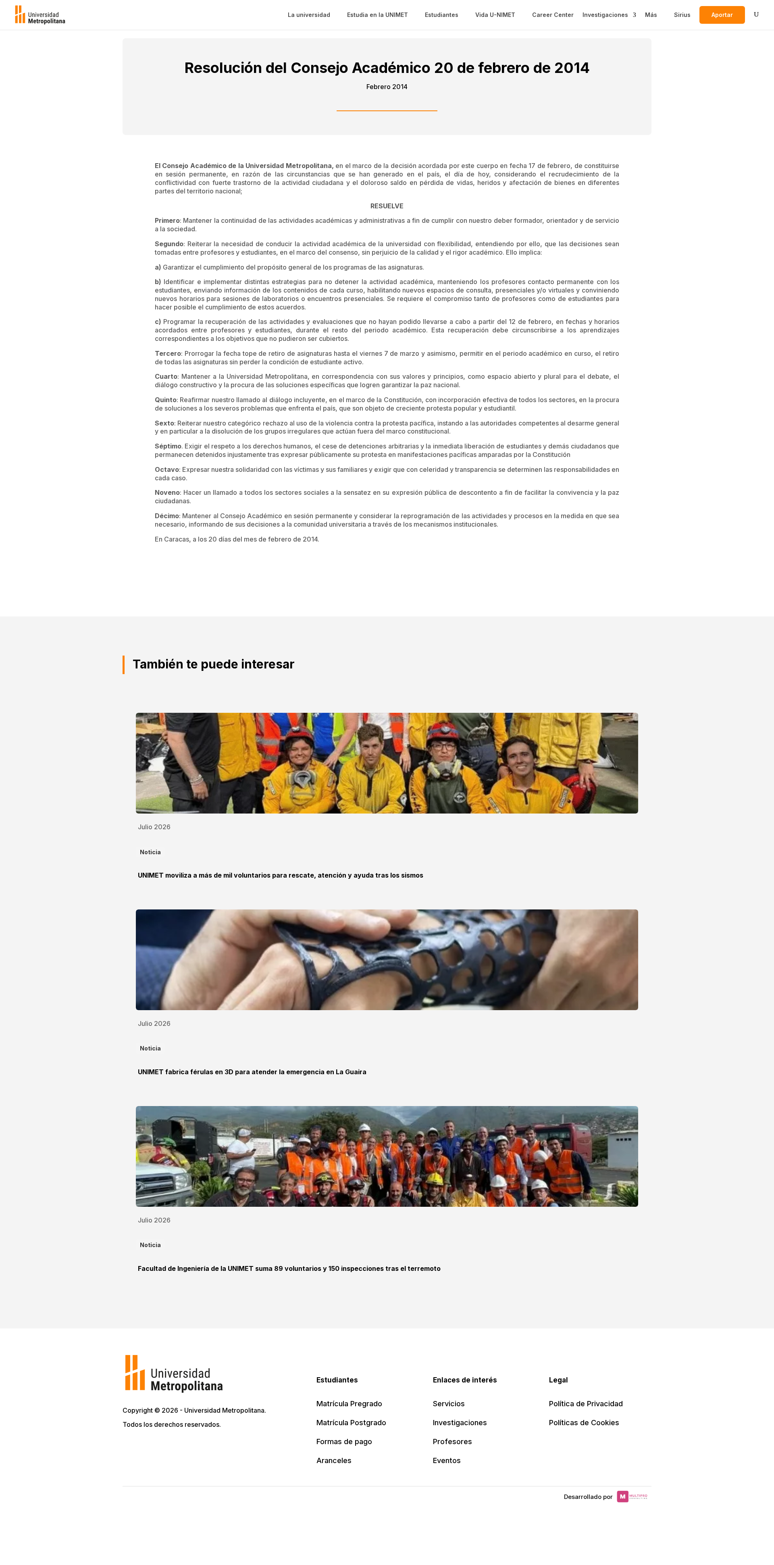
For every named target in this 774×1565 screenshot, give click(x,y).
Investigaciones (605, 15)
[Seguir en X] (130, 1447)
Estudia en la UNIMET (377, 15)
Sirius (682, 15)
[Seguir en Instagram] (201, 1447)
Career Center (553, 15)
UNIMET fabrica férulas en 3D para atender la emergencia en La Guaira (252, 1072)
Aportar (722, 14)
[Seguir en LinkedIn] (165, 1447)
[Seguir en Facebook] (147, 1447)
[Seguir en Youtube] (183, 1447)
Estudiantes (441, 15)
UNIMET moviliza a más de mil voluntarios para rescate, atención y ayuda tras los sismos (280, 875)
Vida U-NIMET (495, 15)
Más (651, 15)
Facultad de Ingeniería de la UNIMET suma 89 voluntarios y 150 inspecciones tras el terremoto (289, 1268)
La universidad (309, 15)
